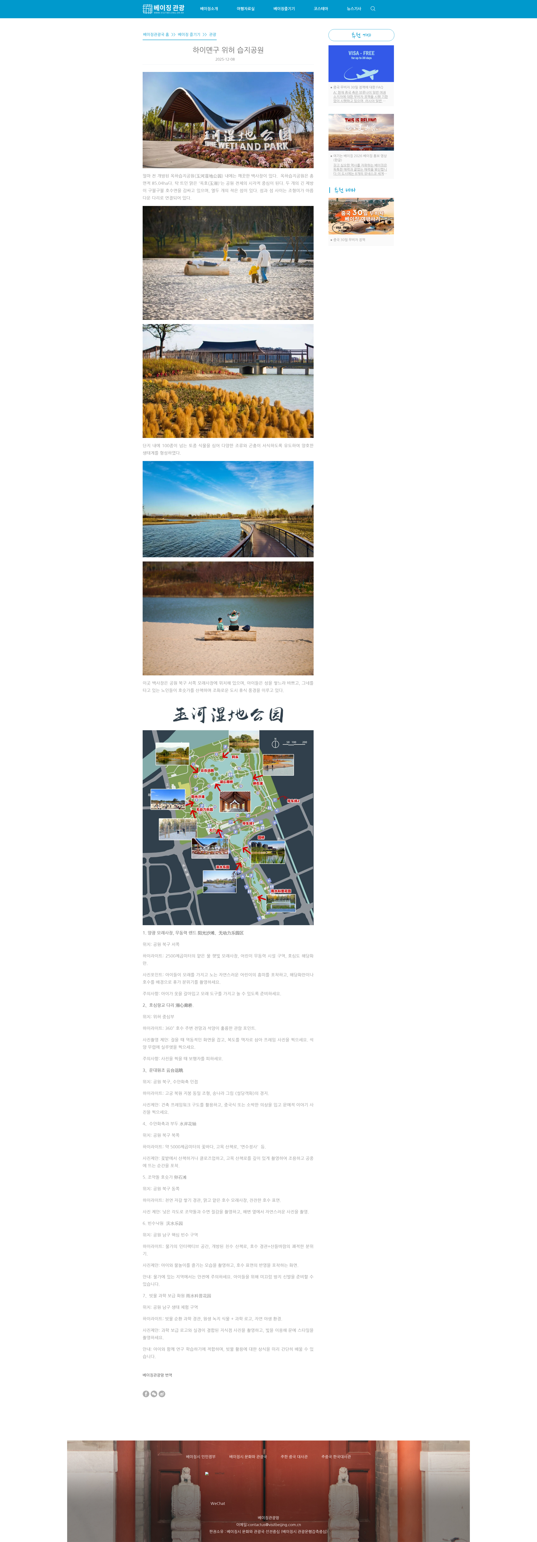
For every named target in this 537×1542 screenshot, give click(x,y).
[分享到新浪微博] (162, 1394)
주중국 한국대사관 (336, 1457)
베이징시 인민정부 (201, 1457)
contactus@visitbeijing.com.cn (274, 1525)
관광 (212, 34)
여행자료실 (246, 9)
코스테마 (321, 9)
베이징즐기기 (284, 9)
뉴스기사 (354, 9)
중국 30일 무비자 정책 (349, 239)
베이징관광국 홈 (156, 34)
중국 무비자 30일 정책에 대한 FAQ (358, 87)
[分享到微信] (154, 1394)
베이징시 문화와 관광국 (248, 1457)
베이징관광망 (268, 1518)
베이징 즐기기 (189, 34)
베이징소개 (209, 9)
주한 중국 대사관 (294, 1457)
